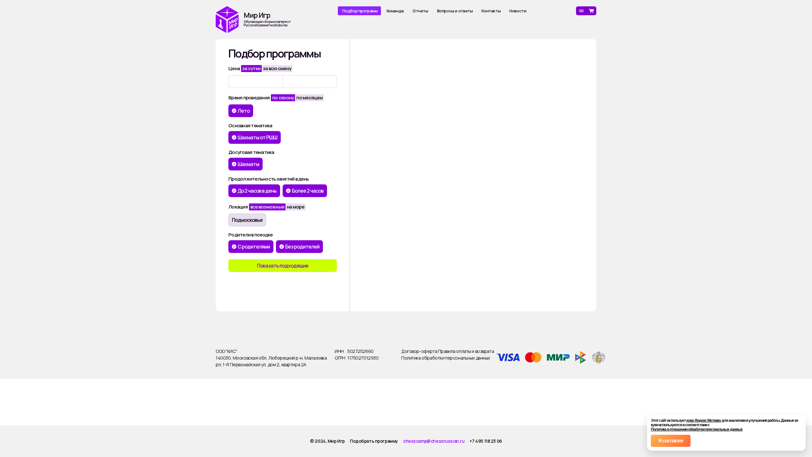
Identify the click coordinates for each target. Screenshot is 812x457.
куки (689, 420)
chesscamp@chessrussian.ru (434, 441)
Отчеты (420, 11)
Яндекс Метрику (708, 420)
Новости (517, 11)
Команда (395, 11)
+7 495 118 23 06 (485, 441)
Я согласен (670, 440)
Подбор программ (359, 11)
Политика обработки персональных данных (445, 358)
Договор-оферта (419, 351)
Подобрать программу (374, 441)
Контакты (491, 11)
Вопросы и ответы (455, 11)
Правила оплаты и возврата (466, 351)
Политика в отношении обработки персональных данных (697, 429)
